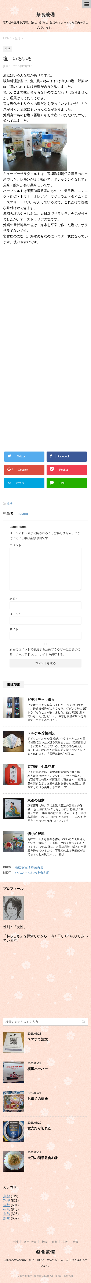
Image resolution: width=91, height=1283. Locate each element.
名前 (13, 599)
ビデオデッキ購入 (41, 699)
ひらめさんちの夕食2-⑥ (32, 872)
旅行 (6, 1205)
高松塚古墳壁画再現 (29, 867)
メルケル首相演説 (41, 733)
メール (15, 614)
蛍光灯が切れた (39, 1128)
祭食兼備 (45, 14)
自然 (6, 1214)
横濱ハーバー (38, 1069)
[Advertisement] (45, 308)
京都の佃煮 (36, 800)
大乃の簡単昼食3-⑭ (43, 1158)
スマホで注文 (38, 1039)
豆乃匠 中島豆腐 (41, 767)
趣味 (6, 1218)
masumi (23, 513)
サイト (14, 629)
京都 (6, 1196)
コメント (15, 545)
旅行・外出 (30, 1241)
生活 (9, 503)
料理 (6, 1200)
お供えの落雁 (38, 1098)
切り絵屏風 (36, 833)
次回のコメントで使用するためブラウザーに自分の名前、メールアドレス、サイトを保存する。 (45, 652)
